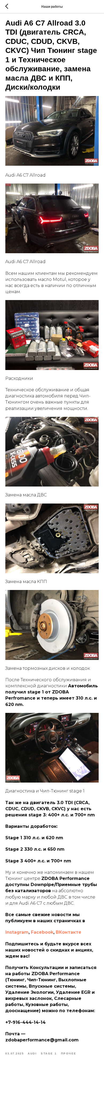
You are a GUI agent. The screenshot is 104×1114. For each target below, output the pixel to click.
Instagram (17, 932)
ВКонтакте (68, 932)
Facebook (42, 932)
